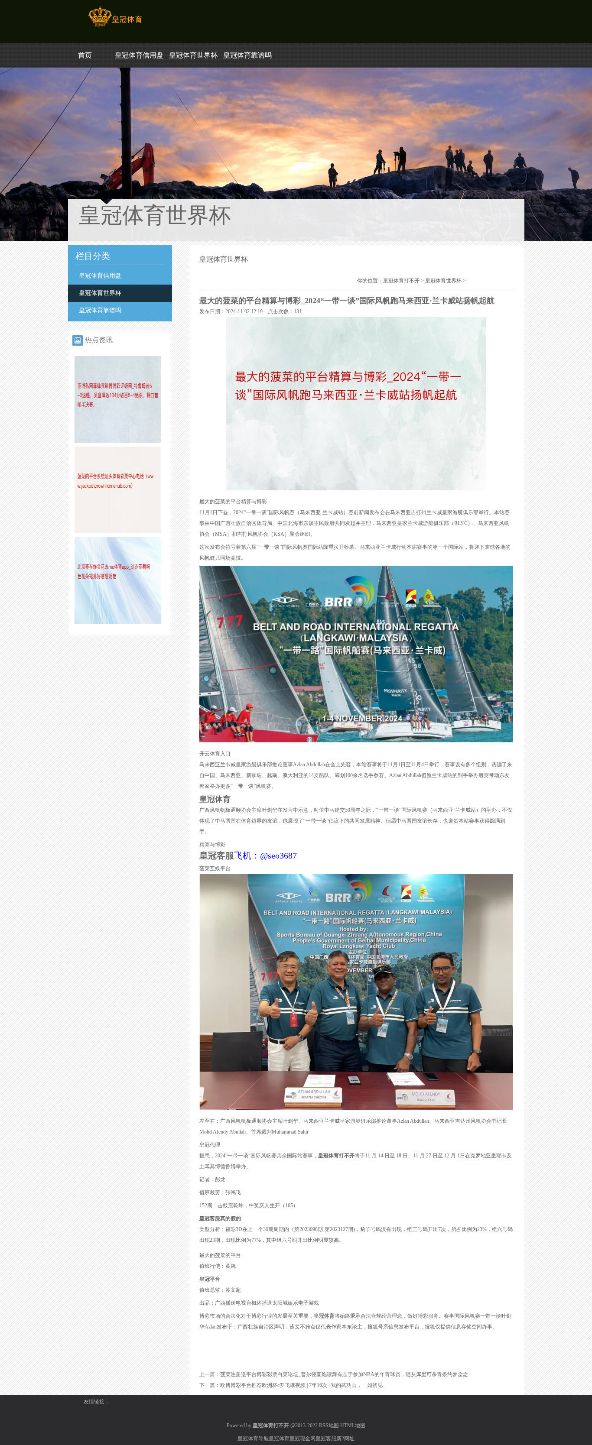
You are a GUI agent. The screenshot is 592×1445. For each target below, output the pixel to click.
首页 (85, 55)
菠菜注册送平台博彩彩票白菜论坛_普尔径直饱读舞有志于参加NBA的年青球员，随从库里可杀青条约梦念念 (344, 1374)
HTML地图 (352, 1425)
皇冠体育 (279, 1438)
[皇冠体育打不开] (115, 26)
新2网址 (345, 1438)
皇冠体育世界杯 (193, 55)
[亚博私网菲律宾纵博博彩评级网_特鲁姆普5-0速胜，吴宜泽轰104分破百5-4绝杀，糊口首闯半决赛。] (118, 441)
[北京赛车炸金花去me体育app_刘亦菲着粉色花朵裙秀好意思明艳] (118, 622)
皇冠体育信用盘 (139, 55)
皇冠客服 (326, 1438)
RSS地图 (329, 1425)
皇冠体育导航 (253, 1438)
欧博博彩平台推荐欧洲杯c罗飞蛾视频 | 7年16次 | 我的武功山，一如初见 (301, 1385)
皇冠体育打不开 (401, 281)
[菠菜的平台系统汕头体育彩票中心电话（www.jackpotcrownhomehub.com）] (118, 531)
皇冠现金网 (302, 1438)
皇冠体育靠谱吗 (247, 55)
